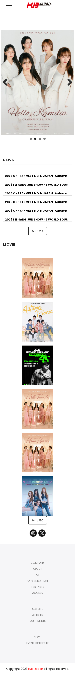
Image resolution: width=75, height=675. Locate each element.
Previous (7, 82)
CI (37, 575)
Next (68, 82)
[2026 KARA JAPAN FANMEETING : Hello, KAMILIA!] (37, 411)
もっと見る (38, 231)
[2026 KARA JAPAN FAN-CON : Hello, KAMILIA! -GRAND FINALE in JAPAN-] (37, 280)
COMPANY (38, 563)
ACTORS (37, 609)
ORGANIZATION (37, 581)
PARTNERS (37, 587)
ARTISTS (37, 615)
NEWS (37, 637)
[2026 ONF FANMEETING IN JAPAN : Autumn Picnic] (37, 324)
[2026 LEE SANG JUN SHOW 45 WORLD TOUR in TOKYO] (37, 368)
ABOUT (37, 569)
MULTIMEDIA (38, 621)
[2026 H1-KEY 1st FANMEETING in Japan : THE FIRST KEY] (37, 498)
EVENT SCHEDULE (37, 643)
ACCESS (37, 593)
